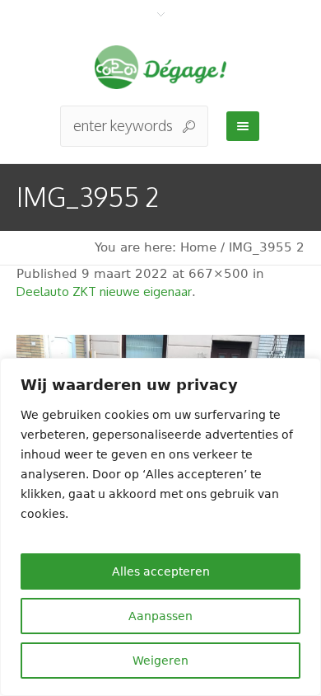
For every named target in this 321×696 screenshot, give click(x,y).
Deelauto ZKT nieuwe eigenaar (104, 291)
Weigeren (160, 660)
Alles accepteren (161, 571)
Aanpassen (160, 616)
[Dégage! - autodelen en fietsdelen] (160, 67)
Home (198, 247)
